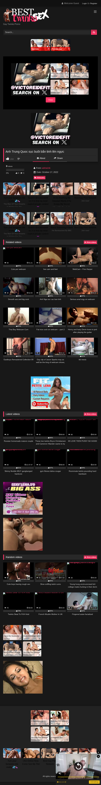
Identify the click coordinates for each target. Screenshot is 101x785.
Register (93, 3)
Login (84, 3)
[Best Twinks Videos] (50, 16)
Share (60, 158)
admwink (46, 168)
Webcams (41, 178)
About (42, 158)
